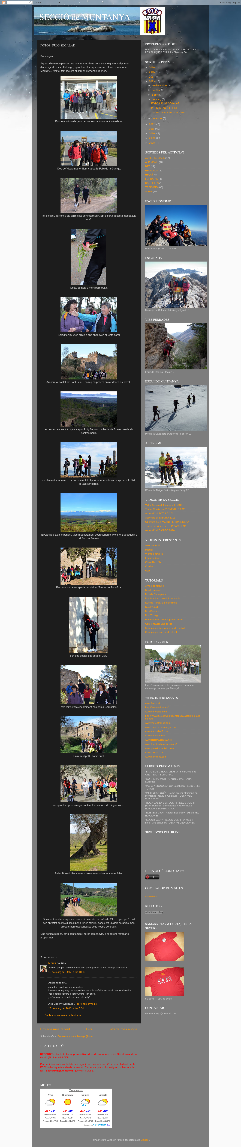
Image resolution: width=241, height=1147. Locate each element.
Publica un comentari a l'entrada (63, 1015)
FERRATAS (151, 179)
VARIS (148, 191)
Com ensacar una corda (158, 624)
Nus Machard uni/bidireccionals (162, 598)
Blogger (145, 1140)
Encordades (152, 558)
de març (157, 99)
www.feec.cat (152, 703)
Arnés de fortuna (154, 586)
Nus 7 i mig (151, 615)
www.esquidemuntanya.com (160, 727)
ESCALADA (151, 170)
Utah (147, 570)
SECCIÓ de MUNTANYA (84, 16)
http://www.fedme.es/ (156, 707)
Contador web (151, 897)
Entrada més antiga (122, 1029)
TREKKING (151, 187)
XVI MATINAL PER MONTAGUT (169, 112)
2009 (152, 138)
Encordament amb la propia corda (164, 619)
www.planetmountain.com (159, 748)
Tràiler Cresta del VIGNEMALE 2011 (165, 509)
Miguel (149, 549)
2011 (152, 129)
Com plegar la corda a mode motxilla (165, 628)
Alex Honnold (152, 545)
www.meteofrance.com (158, 723)
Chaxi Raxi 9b (153, 562)
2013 (152, 81)
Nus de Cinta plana (156, 594)
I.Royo (52, 963)
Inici (89, 1029)
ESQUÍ (149, 174)
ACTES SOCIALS (155, 158)
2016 (152, 67)
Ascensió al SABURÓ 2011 (160, 517)
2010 (152, 133)
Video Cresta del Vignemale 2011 (163, 505)
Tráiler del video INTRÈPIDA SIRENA (165, 526)
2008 (152, 143)
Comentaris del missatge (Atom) (76, 1036)
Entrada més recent (55, 1029)
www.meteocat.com (156, 711)
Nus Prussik (151, 607)
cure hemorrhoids (87, 1004)
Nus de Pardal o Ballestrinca (161, 602)
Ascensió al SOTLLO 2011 (160, 513)
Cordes (149, 566)
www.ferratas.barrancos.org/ (161, 744)
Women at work (154, 553)
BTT (147, 166)
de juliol (156, 90)
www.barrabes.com (156, 756)
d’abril (155, 94)
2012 (152, 124)
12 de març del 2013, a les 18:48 (66, 972)
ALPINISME (151, 162)
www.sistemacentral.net (158, 740)
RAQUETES (152, 183)
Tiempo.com (76, 1090)
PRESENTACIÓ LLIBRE (164, 108)
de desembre (159, 85)
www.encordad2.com (156, 731)
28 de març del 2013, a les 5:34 (66, 1008)
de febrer (157, 118)
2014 (152, 77)
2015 (152, 72)
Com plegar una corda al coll (161, 632)
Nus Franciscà (153, 590)
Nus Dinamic (152, 611)
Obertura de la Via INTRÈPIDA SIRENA (167, 522)
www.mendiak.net (155, 735)
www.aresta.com (154, 752)
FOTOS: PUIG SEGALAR (165, 103)
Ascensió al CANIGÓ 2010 (160, 530)
